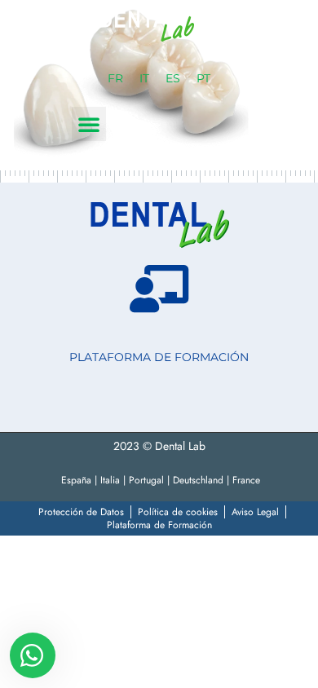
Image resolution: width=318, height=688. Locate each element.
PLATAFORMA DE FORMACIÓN (159, 357)
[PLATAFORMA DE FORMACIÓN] (159, 288)
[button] (89, 124)
